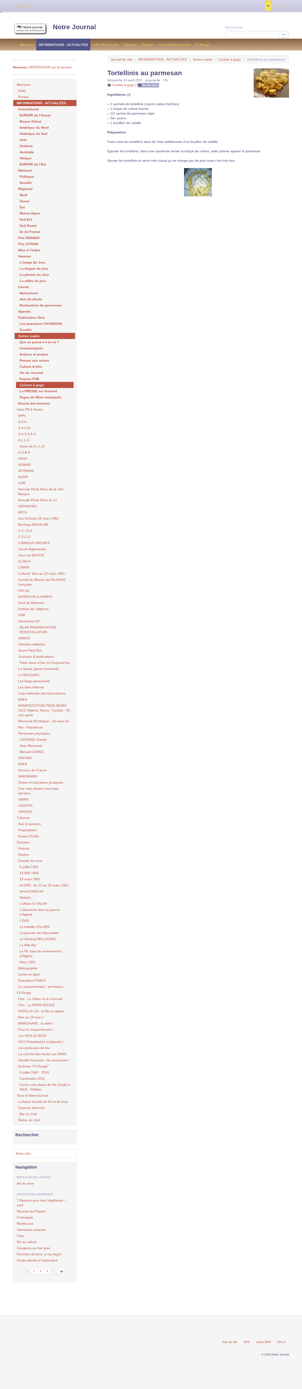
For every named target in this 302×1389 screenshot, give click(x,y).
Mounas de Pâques (31, 1211)
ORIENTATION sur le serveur (42, 67)
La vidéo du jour (33, 281)
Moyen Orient (30, 121)
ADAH (22, 458)
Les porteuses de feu (34, 1048)
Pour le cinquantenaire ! (36, 1029)
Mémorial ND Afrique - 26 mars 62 (43, 721)
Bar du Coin (28, 1114)
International (28, 109)
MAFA (22, 699)
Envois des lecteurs (34, 403)
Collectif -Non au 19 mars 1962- (42, 573)
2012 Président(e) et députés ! (41, 1042)
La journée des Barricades (39, 933)
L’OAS (24, 920)
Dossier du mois (30, 861)
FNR (21, 615)
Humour (24, 256)
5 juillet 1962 (29, 867)
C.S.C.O (24, 537)
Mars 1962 (28, 962)
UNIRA (23, 799)
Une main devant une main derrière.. (38, 791)
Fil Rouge (202, 45)
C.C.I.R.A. (25, 531)
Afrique (25, 158)
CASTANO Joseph (33, 739)
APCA (22, 512)
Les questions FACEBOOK (41, 324)
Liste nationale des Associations (42, 693)
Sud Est (26, 219)
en (284, 6)
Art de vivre (150, 85)
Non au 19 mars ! (31, 1017)
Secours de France (32, 770)
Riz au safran (27, 1242)
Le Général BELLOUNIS (38, 939)
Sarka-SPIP (263, 1342)
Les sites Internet (31, 687)
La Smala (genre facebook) (38, 669)
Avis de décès (31, 299)
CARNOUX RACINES (34, 543)
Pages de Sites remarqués (40, 397)
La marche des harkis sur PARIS (42, 1054)
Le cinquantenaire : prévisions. (41, 986)
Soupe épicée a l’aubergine (37, 1260)
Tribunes (130, 45)
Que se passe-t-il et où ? (39, 342)
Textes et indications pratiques (40, 782)
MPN (21, 416)
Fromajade (25, 1217)
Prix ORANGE (29, 238)
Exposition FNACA (32, 980)
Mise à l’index (29, 250)
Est (22, 207)
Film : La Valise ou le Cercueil (40, 999)
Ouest (24, 201)
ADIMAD (24, 465)
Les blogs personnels (34, 681)
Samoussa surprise (31, 1230)
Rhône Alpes (30, 213)
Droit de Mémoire (31, 603)
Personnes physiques (34, 733)
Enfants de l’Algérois (33, 609)
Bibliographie (28, 968)
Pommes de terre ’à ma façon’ (39, 1254)
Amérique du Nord (34, 127)
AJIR (21, 483)
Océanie (26, 146)
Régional (25, 189)
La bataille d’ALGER (35, 927)
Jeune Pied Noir (30, 650)
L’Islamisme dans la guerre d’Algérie (40, 912)
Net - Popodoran (30, 727)
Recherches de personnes (41, 305)
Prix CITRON (28, 244)
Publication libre (31, 317)
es (276, 6)
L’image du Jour (33, 262)
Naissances (29, 293)
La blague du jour (34, 268)
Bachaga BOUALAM (33, 524)
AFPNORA (26, 471)
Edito (22, 91)
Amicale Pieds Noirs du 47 (37, 500)
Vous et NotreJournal (174, 45)
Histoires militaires (31, 644)
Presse (23, 97)
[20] (62, 1271)
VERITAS (25, 812)
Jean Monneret (31, 746)
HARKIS (24, 638)
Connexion (22, 6)
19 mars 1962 (30, 879)
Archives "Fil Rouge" (33, 1066)
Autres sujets (202, 59)
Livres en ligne (29, 974)
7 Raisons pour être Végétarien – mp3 (41, 1203)
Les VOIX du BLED (32, 1036)
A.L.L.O (23, 440)
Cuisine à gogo (229, 59)
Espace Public (28, 836)
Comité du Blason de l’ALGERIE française (42, 582)
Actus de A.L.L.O (32, 446)
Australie (27, 152)
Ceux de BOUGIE (31, 555)
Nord (23, 195)
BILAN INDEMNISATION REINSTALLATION (38, 629)
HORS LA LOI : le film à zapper (41, 1011)
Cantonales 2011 (32, 1078)
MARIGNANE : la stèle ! (35, 1023)
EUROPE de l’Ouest (35, 115)
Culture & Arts (31, 366)
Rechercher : (235, 27)
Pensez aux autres (34, 360)
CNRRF (24, 567)
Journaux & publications (36, 656)
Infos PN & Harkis (106, 45)
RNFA (22, 764)
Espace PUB (29, 379)
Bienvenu (27, 45)
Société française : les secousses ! (44, 1060)
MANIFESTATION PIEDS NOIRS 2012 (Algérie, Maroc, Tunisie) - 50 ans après (44, 710)
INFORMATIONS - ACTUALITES (63, 45)
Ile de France (30, 232)
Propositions (27, 830)
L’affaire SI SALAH (33, 903)
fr (268, 6)
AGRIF (23, 477)
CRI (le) (24, 590)
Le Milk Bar (28, 945)
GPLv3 (281, 1342)
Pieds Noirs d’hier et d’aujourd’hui (45, 663)
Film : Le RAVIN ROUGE (36, 1005)
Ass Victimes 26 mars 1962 (38, 518)
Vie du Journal (31, 373)
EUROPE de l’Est (33, 164)
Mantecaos (25, 1223)
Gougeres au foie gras (33, 1248)
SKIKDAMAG (28, 776)
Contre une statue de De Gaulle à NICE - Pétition (45, 1087)
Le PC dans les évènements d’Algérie (41, 953)
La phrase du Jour (34, 275)
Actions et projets (34, 354)
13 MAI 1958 (29, 873)
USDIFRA (25, 805)
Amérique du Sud (33, 134)
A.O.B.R (24, 452)
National (25, 170)
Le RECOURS (28, 675)
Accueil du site (121, 59)
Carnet (23, 287)
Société (26, 183)
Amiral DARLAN (31, 891)
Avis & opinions (29, 824)
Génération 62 (29, 621)
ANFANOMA (27, 506)
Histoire (23, 848)
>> (283, 34)
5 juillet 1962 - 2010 (34, 1072)
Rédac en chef (29, 1120)
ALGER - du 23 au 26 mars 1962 (44, 885)
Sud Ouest (28, 225)
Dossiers (147, 45)
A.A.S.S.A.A (27, 434)
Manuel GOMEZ (32, 752)
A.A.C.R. (24, 428)
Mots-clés (23, 1153)
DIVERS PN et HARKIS (35, 597)
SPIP (246, 1342)
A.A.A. (22, 422)
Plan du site (229, 1342)
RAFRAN (25, 758)
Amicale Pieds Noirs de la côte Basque (40, 491)
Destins (23, 854)
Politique (27, 176)
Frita (20, 1236)
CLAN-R (24, 561)
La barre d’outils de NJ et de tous (43, 1102)
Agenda (24, 311)
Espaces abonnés (31, 1108)
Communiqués (31, 348)
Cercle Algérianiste (32, 549)
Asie (23, 140)
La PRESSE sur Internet (38, 391)
